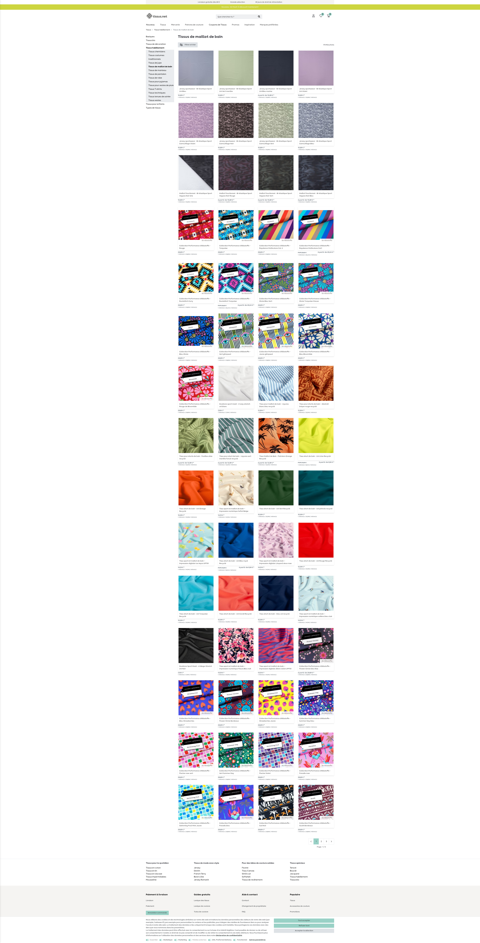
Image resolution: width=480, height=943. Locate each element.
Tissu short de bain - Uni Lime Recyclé (315, 456)
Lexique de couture (202, 906)
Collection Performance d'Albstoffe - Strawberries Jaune (274, 720)
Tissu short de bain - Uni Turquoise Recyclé (193, 615)
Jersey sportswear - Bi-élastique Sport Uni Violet (315, 90)
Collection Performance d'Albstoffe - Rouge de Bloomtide (194, 405)
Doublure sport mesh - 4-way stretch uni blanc (234, 405)
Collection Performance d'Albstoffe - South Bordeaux (314, 824)
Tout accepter (304, 920)
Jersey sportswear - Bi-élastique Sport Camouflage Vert (275, 142)
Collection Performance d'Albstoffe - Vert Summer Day (234, 772)
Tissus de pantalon (157, 74)
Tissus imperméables (156, 877)
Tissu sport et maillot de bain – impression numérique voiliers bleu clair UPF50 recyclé (315, 615)
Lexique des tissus (201, 900)
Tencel (293, 868)
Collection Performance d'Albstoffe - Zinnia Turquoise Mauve (314, 300)
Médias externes (199, 940)
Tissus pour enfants (155, 104)
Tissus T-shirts (155, 89)
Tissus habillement (162, 30)
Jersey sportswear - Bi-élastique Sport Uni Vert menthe (235, 90)
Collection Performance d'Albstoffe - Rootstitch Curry (194, 300)
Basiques (150, 37)
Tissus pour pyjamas (158, 82)
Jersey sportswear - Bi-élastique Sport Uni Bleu (195, 90)
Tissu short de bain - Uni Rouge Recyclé (315, 561)
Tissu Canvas (248, 871)
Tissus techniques (156, 93)
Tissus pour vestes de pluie (161, 85)
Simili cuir (246, 874)
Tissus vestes (154, 100)
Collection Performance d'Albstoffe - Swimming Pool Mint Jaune (194, 824)
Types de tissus (153, 108)
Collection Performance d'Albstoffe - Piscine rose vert (194, 772)
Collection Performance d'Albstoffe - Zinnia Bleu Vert (274, 300)
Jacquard (294, 874)
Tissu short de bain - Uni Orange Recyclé (192, 510)
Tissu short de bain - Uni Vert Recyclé (274, 509)
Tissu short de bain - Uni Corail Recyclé (235, 614)
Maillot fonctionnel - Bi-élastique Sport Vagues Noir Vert (275, 195)
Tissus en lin (151, 871)
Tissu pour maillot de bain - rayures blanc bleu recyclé (274, 405)
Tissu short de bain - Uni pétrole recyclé (315, 509)
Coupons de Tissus (217, 25)
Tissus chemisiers (156, 52)
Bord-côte (199, 877)
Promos (235, 25)
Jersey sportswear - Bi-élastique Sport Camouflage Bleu (315, 142)
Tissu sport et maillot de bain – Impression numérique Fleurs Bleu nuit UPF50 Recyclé (235, 667)
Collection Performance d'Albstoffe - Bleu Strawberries (194, 720)
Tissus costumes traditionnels (156, 57)
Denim (197, 871)
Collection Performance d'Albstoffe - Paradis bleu (234, 824)
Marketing (182, 940)
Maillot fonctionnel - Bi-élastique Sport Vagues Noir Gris (195, 195)
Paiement (150, 906)
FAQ (243, 912)
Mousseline (151, 880)
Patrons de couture (194, 25)
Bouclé (293, 871)
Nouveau (150, 25)
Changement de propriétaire (254, 906)
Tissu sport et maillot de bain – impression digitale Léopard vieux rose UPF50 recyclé (275, 562)
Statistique (167, 940)
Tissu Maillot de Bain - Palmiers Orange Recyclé (275, 457)
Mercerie (175, 25)
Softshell (246, 877)
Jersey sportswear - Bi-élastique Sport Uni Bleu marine (275, 90)
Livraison (149, 900)
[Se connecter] (313, 15)
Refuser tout (304, 926)
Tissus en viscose (154, 874)
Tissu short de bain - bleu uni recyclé (274, 614)
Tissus (163, 25)
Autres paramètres (257, 940)
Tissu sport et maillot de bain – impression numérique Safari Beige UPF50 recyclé (233, 510)
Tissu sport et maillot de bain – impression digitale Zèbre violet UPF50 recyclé (275, 667)
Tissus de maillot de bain (160, 67)
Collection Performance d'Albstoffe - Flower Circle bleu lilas (314, 667)
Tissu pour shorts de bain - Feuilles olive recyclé (195, 457)
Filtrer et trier (190, 45)
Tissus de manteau (157, 70)
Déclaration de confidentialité (229, 935)
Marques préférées (269, 25)
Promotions (295, 912)
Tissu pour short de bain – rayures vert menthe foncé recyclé (235, 457)
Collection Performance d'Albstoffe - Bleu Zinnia (194, 353)
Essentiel (154, 940)
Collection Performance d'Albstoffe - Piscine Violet (274, 772)
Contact (245, 900)
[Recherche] (259, 16)
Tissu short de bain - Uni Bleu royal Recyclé (233, 562)
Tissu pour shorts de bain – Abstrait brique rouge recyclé (314, 405)
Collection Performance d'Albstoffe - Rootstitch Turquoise (234, 300)
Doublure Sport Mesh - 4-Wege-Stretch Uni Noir (195, 667)
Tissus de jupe (155, 63)
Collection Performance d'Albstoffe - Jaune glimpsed (274, 353)
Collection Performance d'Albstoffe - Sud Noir (274, 824)
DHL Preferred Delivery (222, 940)
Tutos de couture (201, 912)
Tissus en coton (153, 868)
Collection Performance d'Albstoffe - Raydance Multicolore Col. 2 (274, 247)
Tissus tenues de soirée (159, 97)
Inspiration (249, 25)
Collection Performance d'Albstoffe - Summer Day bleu (314, 720)
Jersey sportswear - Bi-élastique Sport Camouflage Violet (195, 142)
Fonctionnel (242, 940)
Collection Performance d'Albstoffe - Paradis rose (314, 772)
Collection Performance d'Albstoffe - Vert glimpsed (234, 353)
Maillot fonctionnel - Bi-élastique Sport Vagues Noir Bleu (315, 195)
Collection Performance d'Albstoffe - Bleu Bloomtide (314, 353)
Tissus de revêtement (252, 880)
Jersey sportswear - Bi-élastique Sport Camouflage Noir (235, 142)
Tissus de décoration (156, 44)
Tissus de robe (155, 78)
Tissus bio (150, 40)
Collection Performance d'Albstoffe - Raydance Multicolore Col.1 (314, 247)
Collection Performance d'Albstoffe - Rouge (194, 247)
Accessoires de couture (300, 906)
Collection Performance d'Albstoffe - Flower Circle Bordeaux (234, 720)
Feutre (245, 868)
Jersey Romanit (201, 880)
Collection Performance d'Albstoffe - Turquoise (234, 247)
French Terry (200, 874)
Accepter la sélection (304, 931)
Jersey (197, 868)
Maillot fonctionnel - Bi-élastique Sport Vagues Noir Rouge (235, 195)
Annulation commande (157, 913)
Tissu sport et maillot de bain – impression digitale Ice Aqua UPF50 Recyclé (194, 562)
